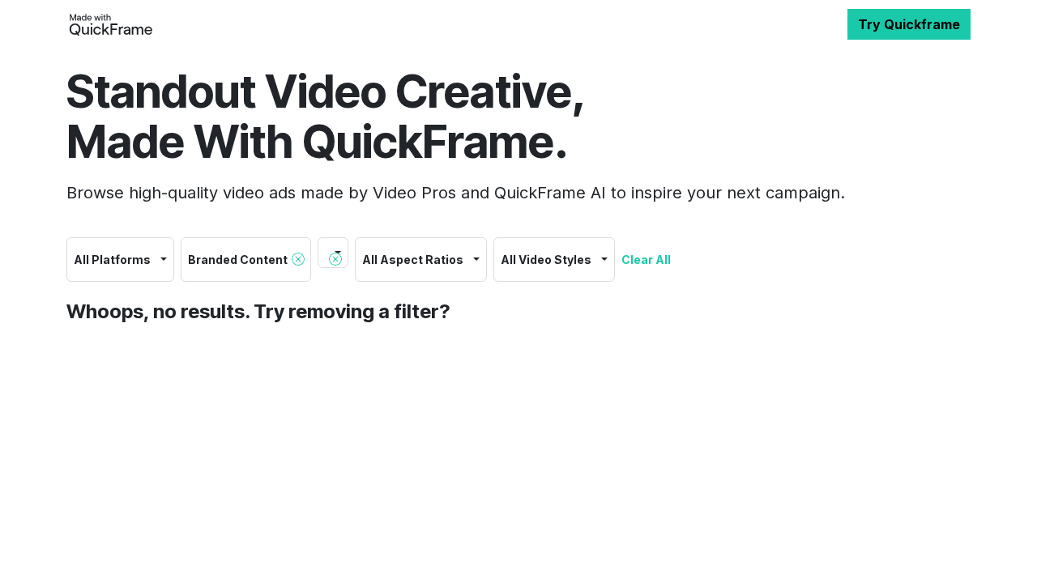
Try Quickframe (909, 24)
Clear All (646, 259)
